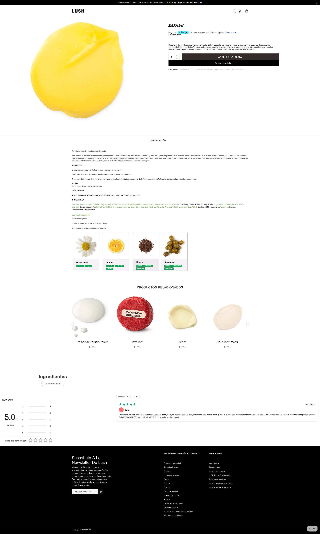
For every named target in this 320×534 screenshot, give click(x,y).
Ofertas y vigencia (171, 507)
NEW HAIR (137, 341)
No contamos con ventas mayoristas (178, 511)
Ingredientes (214, 463)
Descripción (158, 140)
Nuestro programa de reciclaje (221, 483)
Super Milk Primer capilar (92, 341)
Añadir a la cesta (230, 57)
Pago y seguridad (171, 491)
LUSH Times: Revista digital (220, 475)
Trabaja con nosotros (217, 479)
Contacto (167, 471)
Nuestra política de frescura (220, 487)
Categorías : (173, 70)
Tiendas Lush (214, 467)
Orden (166, 479)
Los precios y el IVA (171, 495)
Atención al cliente (171, 467)
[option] (78, 73)
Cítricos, (193, 69)
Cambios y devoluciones (173, 503)
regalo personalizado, (223, 69)
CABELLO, (185, 69)
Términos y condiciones (173, 515)
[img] (127, 404)
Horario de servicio (171, 475)
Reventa (167, 487)
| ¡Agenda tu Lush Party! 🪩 (189, 2)
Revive (182, 341)
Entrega (167, 483)
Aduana (167, 499)
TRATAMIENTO (238, 69)
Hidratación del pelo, (205, 69)
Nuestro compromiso (217, 471)
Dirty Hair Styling (227, 341)
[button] (36, 406)
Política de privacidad (172, 463)
